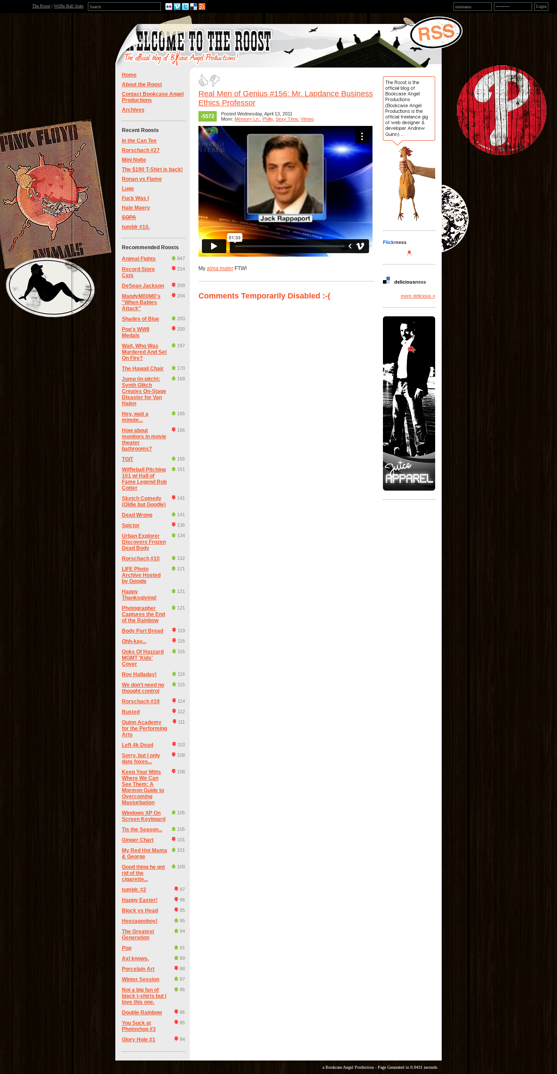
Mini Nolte (134, 160)
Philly (267, 119)
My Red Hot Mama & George (144, 853)
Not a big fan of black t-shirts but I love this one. (144, 996)
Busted (131, 712)
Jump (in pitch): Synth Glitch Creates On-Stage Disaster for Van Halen (144, 391)
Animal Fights (139, 259)
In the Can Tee (139, 141)
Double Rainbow (142, 1013)
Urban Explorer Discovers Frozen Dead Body (144, 542)
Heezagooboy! (140, 921)
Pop (126, 948)
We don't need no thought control (143, 688)
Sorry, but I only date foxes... (141, 758)
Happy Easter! (140, 900)
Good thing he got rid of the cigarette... (143, 873)
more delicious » (418, 295)
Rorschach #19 (141, 701)
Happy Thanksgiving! (139, 595)
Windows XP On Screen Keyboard (143, 816)
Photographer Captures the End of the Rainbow (143, 614)
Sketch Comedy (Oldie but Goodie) (144, 501)
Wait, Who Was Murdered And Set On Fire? (144, 352)
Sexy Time (286, 119)
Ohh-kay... (134, 641)
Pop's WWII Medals (135, 332)
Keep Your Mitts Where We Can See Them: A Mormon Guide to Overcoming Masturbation (143, 787)
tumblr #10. (136, 227)
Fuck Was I (135, 198)
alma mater (220, 268)
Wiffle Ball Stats (69, 5)
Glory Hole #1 (138, 1040)
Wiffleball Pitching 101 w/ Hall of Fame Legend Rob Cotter (144, 479)
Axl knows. (135, 958)
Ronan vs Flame (142, 179)
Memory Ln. (247, 119)
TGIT (127, 459)
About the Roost (142, 84)
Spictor (131, 525)
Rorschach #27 (141, 150)
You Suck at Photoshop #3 (139, 1026)
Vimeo (307, 119)
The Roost (41, 5)
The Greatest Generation (138, 934)
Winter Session (140, 979)
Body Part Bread (142, 631)
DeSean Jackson (143, 286)
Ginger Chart (138, 840)
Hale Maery (136, 208)
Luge (128, 189)
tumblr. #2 (134, 890)
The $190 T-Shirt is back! (152, 169)
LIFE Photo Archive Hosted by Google (141, 575)
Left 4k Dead (137, 745)
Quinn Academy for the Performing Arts (144, 728)
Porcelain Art (138, 969)
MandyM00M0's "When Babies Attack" (141, 302)
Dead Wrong (137, 515)
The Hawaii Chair (143, 369)
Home (129, 75)
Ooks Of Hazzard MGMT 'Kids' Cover (143, 658)
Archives (133, 110)
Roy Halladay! (139, 674)
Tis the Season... (142, 830)
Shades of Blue (140, 319)
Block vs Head (140, 911)
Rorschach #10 (141, 559)
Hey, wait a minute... (135, 417)
